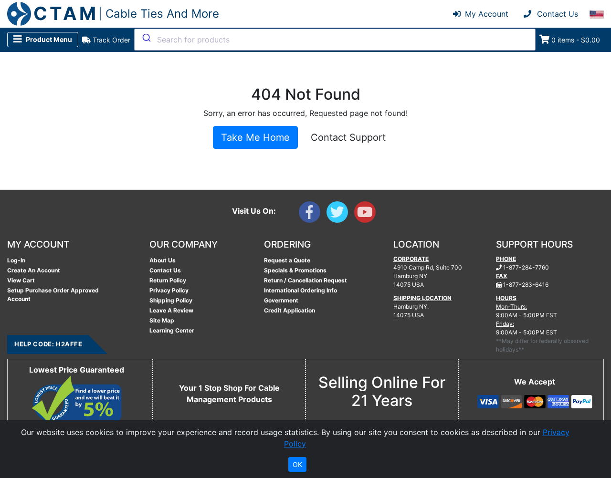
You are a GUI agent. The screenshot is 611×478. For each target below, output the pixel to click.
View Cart (21, 280)
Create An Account (33, 270)
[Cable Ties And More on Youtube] (366, 214)
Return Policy (167, 280)
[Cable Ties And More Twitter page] (340, 214)
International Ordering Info (300, 290)
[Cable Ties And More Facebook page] (313, 214)
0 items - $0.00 (575, 40)
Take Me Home (255, 137)
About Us (162, 260)
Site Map (161, 320)
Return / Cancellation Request (305, 280)
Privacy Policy (169, 290)
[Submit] (146, 37)
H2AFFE (69, 344)
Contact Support (348, 137)
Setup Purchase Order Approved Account (53, 294)
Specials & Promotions (295, 270)
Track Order (110, 40)
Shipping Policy (170, 300)
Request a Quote (287, 260)
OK (297, 464)
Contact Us (165, 270)
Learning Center (171, 330)
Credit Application (289, 310)
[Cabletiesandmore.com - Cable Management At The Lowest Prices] (19, 14)
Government (281, 300)
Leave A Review (171, 310)
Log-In (16, 260)
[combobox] (335, 40)
